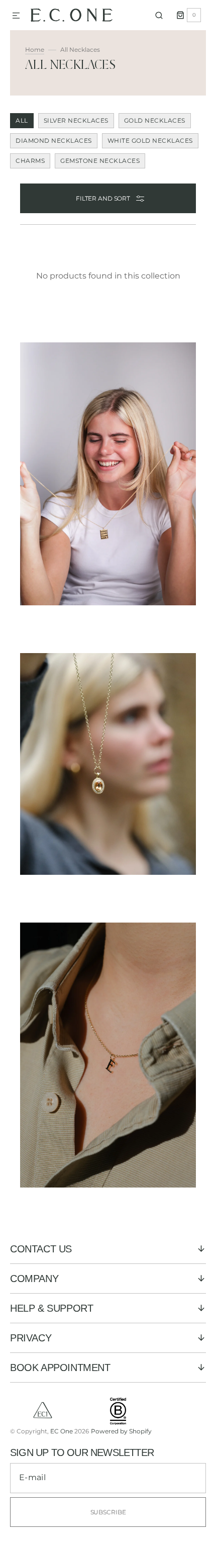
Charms (30, 160)
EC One (61, 1431)
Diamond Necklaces (54, 140)
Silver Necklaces (76, 120)
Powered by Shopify (121, 1431)
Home (34, 49)
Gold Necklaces (154, 120)
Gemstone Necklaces (100, 160)
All (22, 120)
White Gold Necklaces (150, 140)
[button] (16, 16)
